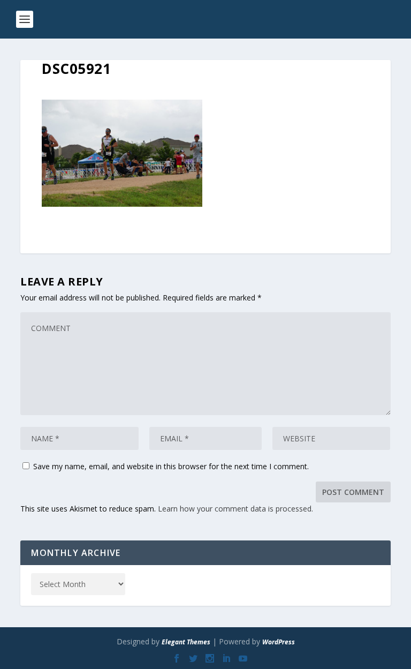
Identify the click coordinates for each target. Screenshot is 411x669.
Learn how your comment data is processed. (235, 508)
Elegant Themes (186, 642)
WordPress (278, 642)
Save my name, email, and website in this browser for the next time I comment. (171, 466)
